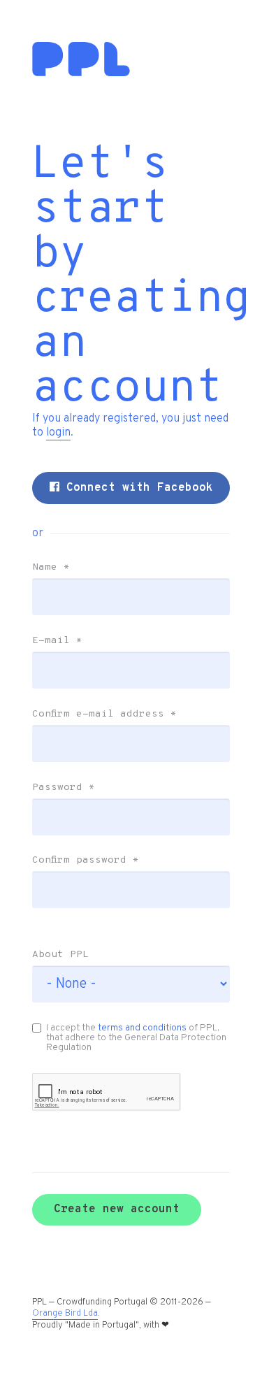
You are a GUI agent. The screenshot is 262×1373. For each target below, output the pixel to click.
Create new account (117, 1209)
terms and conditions (142, 1028)
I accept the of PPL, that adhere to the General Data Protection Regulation (136, 1037)
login (58, 433)
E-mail (57, 641)
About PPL (60, 955)
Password (63, 788)
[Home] (81, 73)
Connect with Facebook (136, 488)
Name (51, 568)
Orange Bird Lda (65, 1313)
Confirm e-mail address (104, 714)
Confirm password (85, 860)
